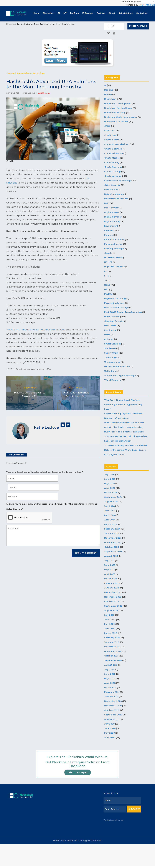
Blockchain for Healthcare (118, 108)
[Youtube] (114, 33)
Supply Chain (111, 353)
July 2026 (109, 474)
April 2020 (109, 737)
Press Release (24, 73)
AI (59, 13)
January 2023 (111, 588)
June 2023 (109, 565)
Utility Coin (110, 371)
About (112, 13)
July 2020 (109, 724)
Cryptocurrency (112, 176)
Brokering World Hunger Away (120, 117)
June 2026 (109, 479)
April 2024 (109, 519)
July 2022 (109, 615)
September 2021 (113, 660)
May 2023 (109, 569)
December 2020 (113, 701)
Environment (111, 226)
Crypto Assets (111, 139)
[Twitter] (108, 33)
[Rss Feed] (68, 424)
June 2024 (109, 510)
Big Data (74, 13)
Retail (107, 334)
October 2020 (111, 710)
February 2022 (112, 637)
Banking (108, 90)
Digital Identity (112, 221)
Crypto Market (111, 158)
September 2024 (113, 497)
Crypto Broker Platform (116, 144)
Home (36, 13)
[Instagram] (113, 26)
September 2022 (113, 606)
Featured (11, 73)
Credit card (110, 135)
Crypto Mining (111, 162)
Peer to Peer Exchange (116, 307)
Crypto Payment (113, 167)
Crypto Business (113, 149)
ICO (106, 271)
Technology (39, 73)
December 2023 (113, 538)
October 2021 (111, 656)
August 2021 (110, 665)
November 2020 (113, 705)
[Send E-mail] (63, 424)
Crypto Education (113, 153)
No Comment (16, 454)
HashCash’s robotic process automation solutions (35, 329)
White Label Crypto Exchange (120, 375)
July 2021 (109, 669)
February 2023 (112, 583)
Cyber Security (112, 185)
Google (108, 253)
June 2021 (109, 674)
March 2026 (110, 492)
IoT (65, 13)
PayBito (108, 294)
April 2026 (109, 488)
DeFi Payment (111, 207)
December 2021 (112, 646)
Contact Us (141, 13)
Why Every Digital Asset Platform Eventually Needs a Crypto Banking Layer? (123, 404)
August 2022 (111, 610)
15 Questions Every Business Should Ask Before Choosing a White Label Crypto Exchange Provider (125, 450)
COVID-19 (109, 130)
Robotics (109, 339)
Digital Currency (113, 217)
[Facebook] (108, 26)
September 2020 (113, 714)
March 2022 (110, 633)
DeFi (106, 203)
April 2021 (109, 683)
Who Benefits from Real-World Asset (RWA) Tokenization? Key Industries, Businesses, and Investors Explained (124, 427)
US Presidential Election (117, 366)
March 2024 (110, 524)
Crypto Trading (112, 171)
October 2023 (111, 547)
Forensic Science (113, 244)
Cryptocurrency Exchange (118, 180)
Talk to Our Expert (77, 772)
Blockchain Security (114, 112)
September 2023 (113, 551)
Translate (149, 4)
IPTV (106, 276)
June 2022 (109, 619)
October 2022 (111, 601)
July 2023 (109, 560)
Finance (108, 235)
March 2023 (110, 578)
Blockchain (48, 13)
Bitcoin (108, 94)
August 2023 (111, 556)
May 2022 (109, 624)
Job (106, 280)
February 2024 (112, 529)
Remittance (110, 330)
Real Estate (110, 325)
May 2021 (109, 678)
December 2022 (113, 592)
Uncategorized (112, 362)
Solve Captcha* (14, 509)
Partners (101, 13)
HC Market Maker (113, 257)
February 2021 (111, 692)
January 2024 (111, 533)
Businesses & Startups (116, 121)
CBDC (107, 126)
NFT (106, 289)
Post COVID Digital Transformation (123, 312)
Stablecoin (110, 348)
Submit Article (126, 13)
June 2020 (109, 728)
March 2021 (110, 687)
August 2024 (111, 501)
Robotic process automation (30, 369)
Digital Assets (111, 212)
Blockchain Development (117, 103)
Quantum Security (114, 321)
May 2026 (109, 483)
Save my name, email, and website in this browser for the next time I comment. (53, 504)
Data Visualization (114, 194)
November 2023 (112, 542)
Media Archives (138, 25)
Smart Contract (112, 344)
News (107, 285)
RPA (49, 369)
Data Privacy (111, 189)
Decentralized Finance (116, 198)
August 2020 (111, 719)
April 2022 (109, 628)
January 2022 (111, 642)
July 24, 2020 (12, 93)
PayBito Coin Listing (115, 298)
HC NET (108, 262)
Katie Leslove (28, 93)
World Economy (112, 380)
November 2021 (112, 651)
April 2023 (109, 574)
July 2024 (109, 506)
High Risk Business (114, 266)
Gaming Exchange (114, 248)
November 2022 (113, 597)
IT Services (87, 13)
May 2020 (109, 733)
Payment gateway (114, 303)
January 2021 (111, 696)
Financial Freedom (114, 239)
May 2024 (109, 515)
